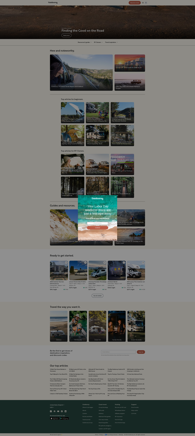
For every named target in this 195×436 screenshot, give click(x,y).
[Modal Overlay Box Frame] (97, 218)
